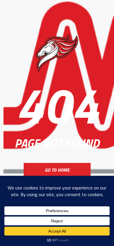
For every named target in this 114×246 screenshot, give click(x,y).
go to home (57, 169)
